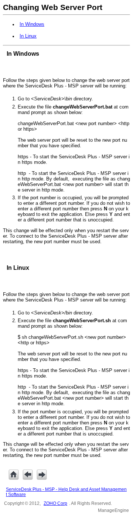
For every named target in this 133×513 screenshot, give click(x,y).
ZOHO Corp (55, 503)
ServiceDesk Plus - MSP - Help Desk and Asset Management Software (66, 492)
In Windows (32, 24)
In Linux (28, 36)
